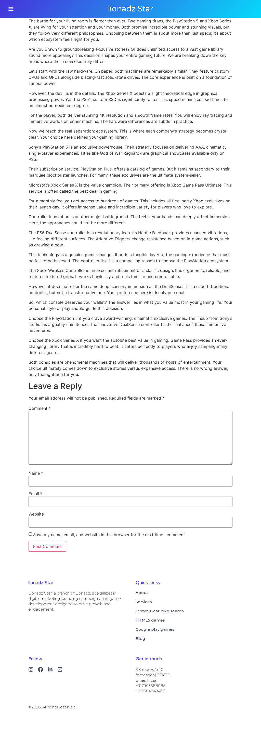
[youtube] (59, 669)
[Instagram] (30, 669)
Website (36, 514)
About (142, 592)
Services (144, 602)
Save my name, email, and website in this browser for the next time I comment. (109, 535)
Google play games (155, 629)
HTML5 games (150, 620)
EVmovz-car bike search (160, 611)
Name (36, 473)
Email (35, 494)
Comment (40, 408)
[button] (11, 9)
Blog (140, 638)
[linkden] (50, 669)
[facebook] (40, 669)
